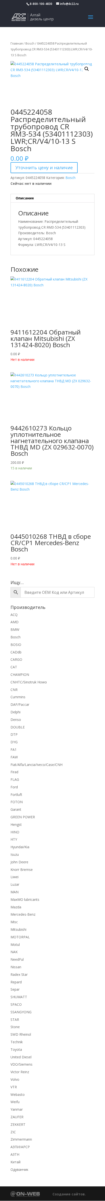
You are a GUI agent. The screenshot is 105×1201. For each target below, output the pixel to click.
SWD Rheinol (20, 1034)
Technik (16, 1042)
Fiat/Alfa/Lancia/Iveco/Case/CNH (36, 764)
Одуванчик (19, 1169)
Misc (14, 922)
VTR (13, 1087)
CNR (14, 689)
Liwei (14, 877)
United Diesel (21, 1057)
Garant (15, 809)
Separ (15, 989)
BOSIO (15, 644)
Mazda (15, 907)
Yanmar (16, 1109)
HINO (14, 832)
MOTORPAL (20, 937)
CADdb (15, 652)
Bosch (29, 43)
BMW (14, 629)
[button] (86, 69)
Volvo (14, 1079)
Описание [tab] (25, 198)
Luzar (14, 884)
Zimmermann (21, 1139)
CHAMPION (19, 674)
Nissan (15, 967)
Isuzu (14, 854)
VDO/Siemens (21, 1064)
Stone (15, 1026)
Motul (15, 944)
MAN (14, 892)
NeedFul (17, 959)
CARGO (16, 659)
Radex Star (19, 974)
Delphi (15, 712)
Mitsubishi (18, 929)
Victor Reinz (19, 1072)
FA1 (13, 749)
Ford (14, 787)
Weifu (15, 1101)
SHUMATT (18, 997)
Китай (15, 1162)
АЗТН (14, 1154)
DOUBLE (17, 727)
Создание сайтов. (69, 1194)
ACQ (14, 614)
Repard (16, 982)
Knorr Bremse (21, 869)
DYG (14, 742)
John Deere (19, 862)
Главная (16, 43)
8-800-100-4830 (41, 4)
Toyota (16, 1049)
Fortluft (16, 794)
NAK (14, 952)
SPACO (16, 1004)
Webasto (17, 1094)
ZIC (13, 1132)
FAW (14, 757)
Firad (14, 772)
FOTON (16, 802)
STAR (14, 1019)
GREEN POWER (22, 817)
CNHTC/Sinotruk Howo (28, 682)
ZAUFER (16, 1117)
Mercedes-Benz (22, 914)
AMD (14, 622)
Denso (15, 719)
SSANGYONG (21, 1012)
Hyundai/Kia (19, 847)
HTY (13, 839)
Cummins (17, 697)
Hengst (16, 824)
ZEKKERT (17, 1124)
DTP (14, 734)
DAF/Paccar (19, 704)
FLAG (14, 779)
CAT (13, 667)
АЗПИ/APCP (20, 1147)
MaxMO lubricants (24, 899)
